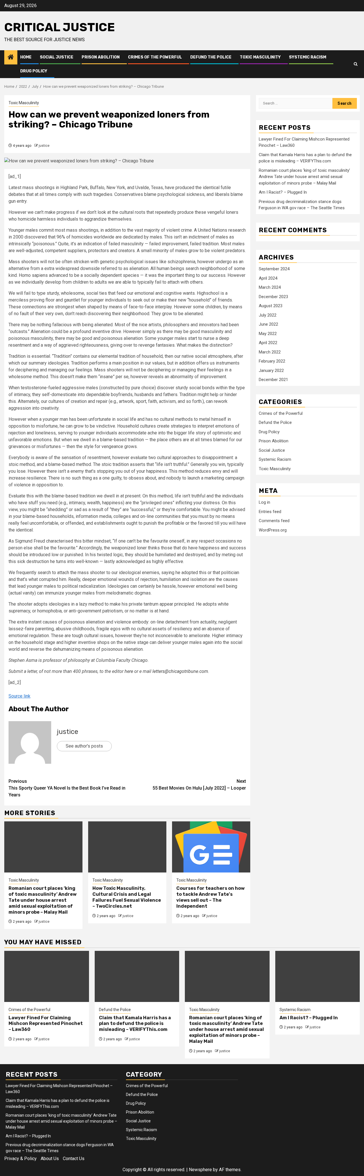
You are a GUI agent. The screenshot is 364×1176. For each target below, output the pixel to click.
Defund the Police (210, 57)
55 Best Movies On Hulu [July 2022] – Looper (199, 785)
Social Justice (56, 57)
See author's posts (84, 746)
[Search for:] (295, 103)
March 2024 (270, 287)
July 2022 (267, 315)
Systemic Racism (307, 57)
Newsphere (200, 1169)
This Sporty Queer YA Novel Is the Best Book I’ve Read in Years (67, 788)
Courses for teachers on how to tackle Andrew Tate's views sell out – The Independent (210, 897)
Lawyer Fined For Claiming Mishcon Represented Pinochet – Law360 (46, 1023)
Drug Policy (33, 71)
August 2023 (270, 305)
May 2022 (268, 333)
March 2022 (270, 352)
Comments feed (274, 520)
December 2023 (273, 296)
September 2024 (274, 268)
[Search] (355, 64)
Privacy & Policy (20, 1158)
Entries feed (270, 511)
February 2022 (272, 361)
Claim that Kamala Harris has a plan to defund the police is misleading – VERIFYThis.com (135, 1023)
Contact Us (73, 1158)
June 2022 (268, 324)
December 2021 (273, 379)
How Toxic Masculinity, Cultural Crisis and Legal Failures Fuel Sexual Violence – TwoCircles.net (126, 897)
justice (44, 146)
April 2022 (268, 342)
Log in (264, 502)
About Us (50, 1158)
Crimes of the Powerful (155, 57)
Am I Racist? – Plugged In (283, 192)
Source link (19, 696)
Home (26, 57)
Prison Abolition (101, 57)
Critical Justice (59, 27)
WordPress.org (273, 530)
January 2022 (271, 370)
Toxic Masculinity (260, 57)
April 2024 (268, 278)
